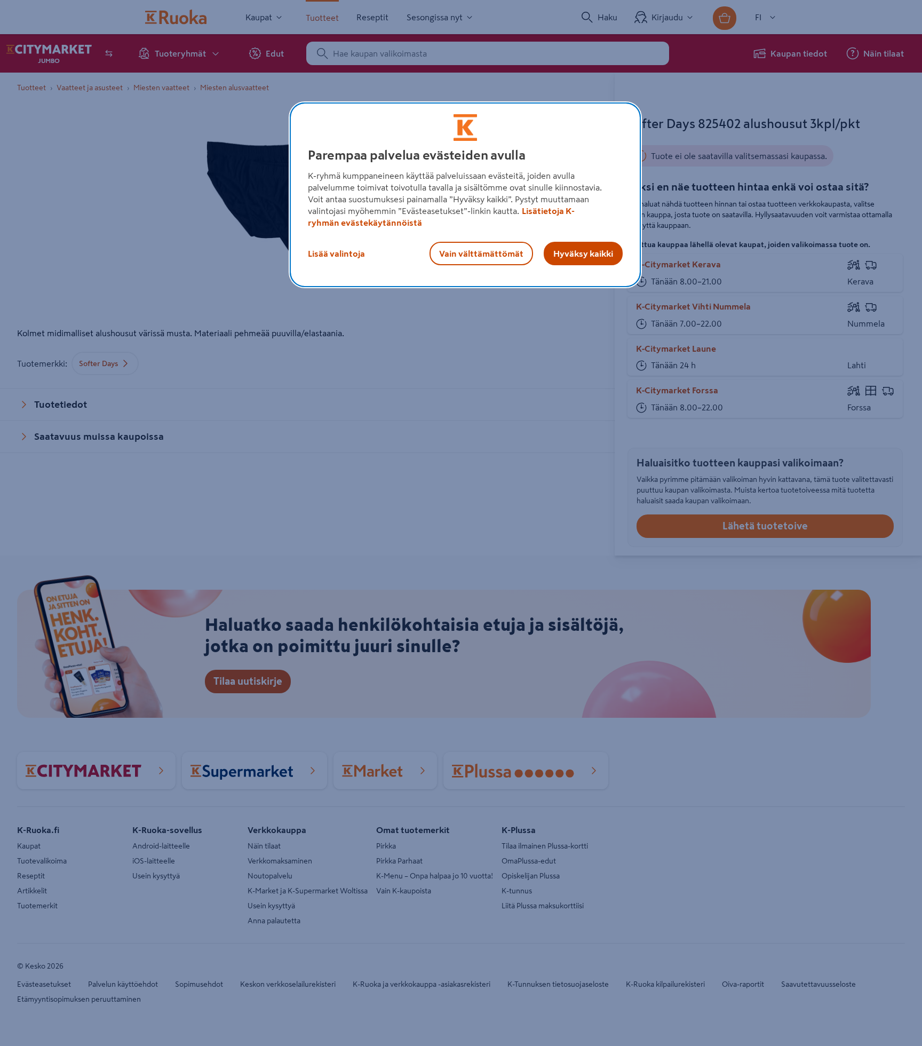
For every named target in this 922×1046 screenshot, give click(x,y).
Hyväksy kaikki (583, 253)
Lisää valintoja (336, 253)
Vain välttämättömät (481, 253)
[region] (465, 195)
